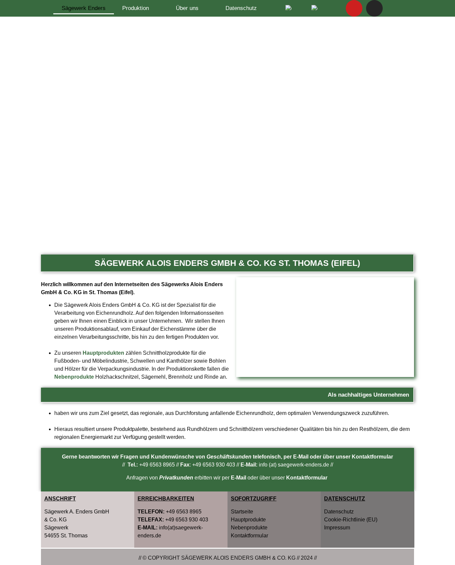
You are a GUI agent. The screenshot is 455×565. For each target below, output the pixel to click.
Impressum (337, 527)
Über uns (187, 8)
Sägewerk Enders (84, 8)
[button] (325, 327)
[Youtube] (354, 8)
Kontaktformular (372, 457)
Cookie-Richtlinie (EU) (350, 519)
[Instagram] (374, 8)
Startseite (242, 511)
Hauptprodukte (248, 519)
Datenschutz (241, 8)
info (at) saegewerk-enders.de (294, 465)
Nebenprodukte (249, 527)
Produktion (135, 8)
